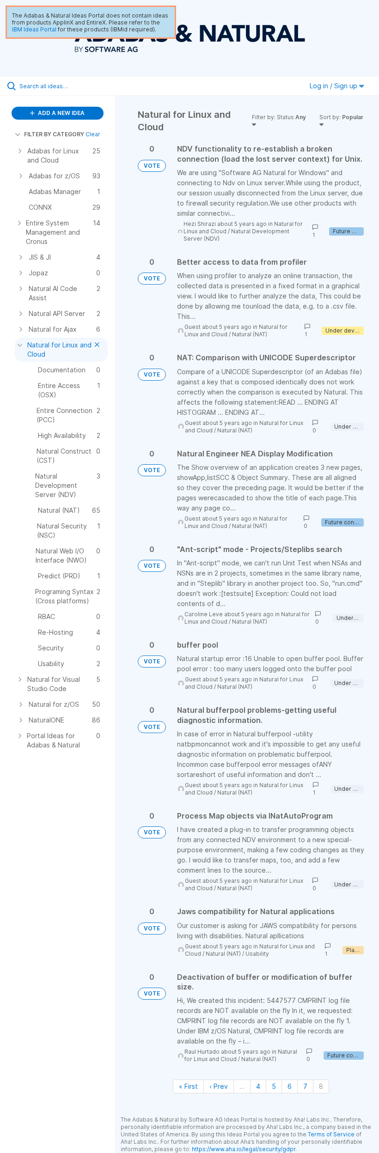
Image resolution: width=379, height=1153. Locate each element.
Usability (257, 953)
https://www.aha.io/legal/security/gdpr (243, 1149)
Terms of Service (331, 1134)
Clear (93, 134)
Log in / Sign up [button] (334, 86)
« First (188, 1086)
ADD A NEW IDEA (61, 112)
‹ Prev (218, 1086)
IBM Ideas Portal (34, 29)
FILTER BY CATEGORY (54, 134)
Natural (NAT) (249, 334)
